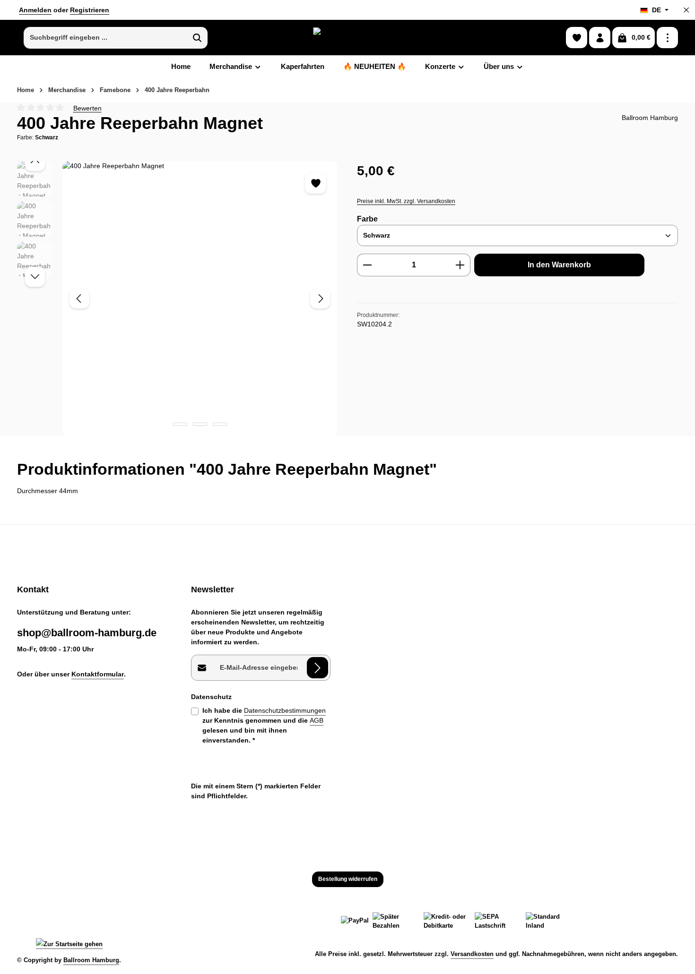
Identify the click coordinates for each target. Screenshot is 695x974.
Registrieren (89, 10)
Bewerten (87, 107)
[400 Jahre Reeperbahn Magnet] (199, 298)
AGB (316, 720)
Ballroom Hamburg (91, 960)
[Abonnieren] (317, 667)
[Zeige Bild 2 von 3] (200, 424)
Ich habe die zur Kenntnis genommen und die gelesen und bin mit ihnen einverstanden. (264, 725)
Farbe (367, 218)
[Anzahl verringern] (367, 265)
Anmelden (35, 10)
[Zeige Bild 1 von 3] (180, 424)
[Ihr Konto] (599, 37)
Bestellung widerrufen (347, 879)
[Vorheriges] (79, 298)
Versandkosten (472, 953)
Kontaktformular (97, 674)
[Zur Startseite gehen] (347, 37)
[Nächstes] (320, 298)
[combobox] (106, 38)
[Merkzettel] (576, 37)
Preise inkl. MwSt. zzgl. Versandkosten (406, 201)
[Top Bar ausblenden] (686, 10)
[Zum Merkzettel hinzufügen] (315, 183)
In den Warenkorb (559, 265)
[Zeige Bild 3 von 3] (219, 424)
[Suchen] (197, 38)
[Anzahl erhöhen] (460, 265)
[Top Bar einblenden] (667, 37)
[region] (178, 298)
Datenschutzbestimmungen (285, 710)
